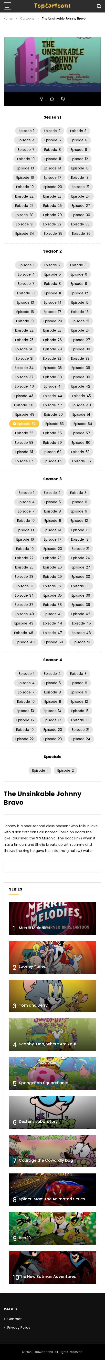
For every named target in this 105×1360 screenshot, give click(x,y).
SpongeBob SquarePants (43, 1083)
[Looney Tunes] (52, 957)
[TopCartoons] (52, 6)
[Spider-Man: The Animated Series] (52, 1189)
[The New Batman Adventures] (52, 1267)
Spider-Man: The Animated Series (52, 1199)
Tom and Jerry (33, 1005)
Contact (14, 1318)
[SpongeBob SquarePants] (52, 1073)
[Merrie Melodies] (52, 918)
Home (8, 18)
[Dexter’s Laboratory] (52, 1112)
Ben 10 (25, 1238)
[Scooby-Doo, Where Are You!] (52, 1034)
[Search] (99, 6)
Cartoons (27, 18)
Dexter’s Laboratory (38, 1121)
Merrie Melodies (34, 928)
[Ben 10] (52, 1228)
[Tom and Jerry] (52, 996)
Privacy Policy (18, 1327)
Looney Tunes (32, 966)
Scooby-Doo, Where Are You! (47, 1044)
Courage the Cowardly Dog (46, 1160)
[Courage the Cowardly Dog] (52, 1151)
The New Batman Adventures (47, 1276)
